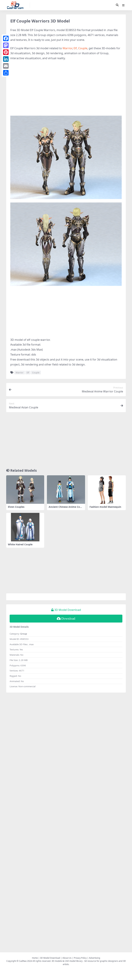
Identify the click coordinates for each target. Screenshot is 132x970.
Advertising (94, 957)
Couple (82, 48)
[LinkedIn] (5, 59)
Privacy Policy (80, 957)
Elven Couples (16, 506)
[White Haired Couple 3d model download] (25, 527)
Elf (75, 48)
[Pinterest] (5, 52)
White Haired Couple (20, 544)
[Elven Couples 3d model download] (25, 489)
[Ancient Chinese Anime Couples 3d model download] (66, 489)
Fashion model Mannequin (105, 506)
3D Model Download (50, 957)
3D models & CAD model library (67, 961)
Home (35, 957)
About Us (67, 957)
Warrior (67, 48)
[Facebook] (5, 38)
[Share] (5, 72)
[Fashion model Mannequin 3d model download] (107, 489)
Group (23, 633)
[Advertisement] (66, 88)
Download (68, 618)
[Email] (5, 65)
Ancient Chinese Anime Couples (66, 508)
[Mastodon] (5, 45)
